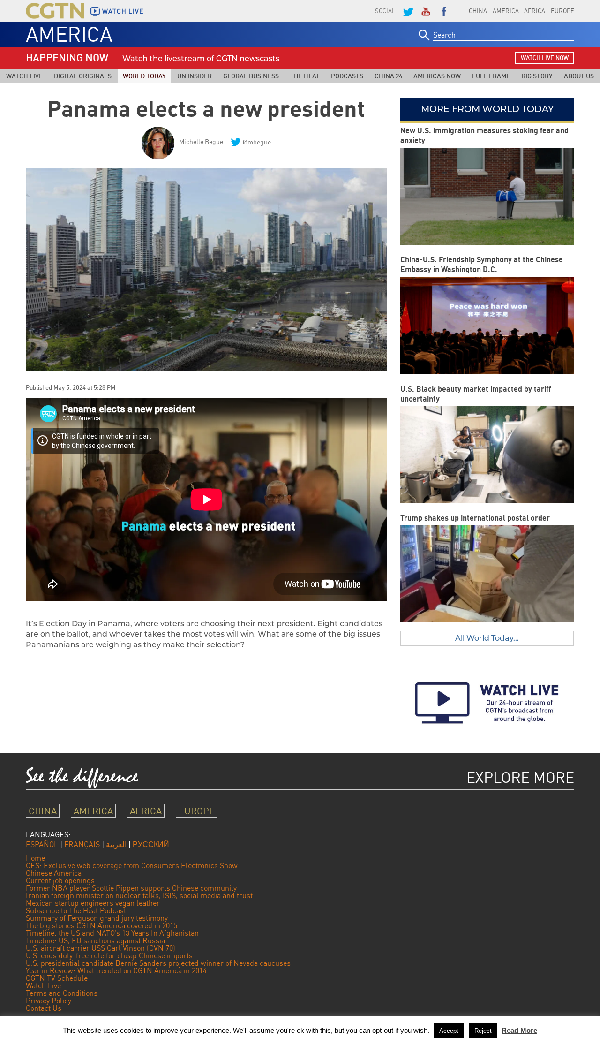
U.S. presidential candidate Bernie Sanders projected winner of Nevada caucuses (158, 963)
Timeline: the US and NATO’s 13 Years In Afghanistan (112, 933)
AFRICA (534, 11)
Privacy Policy (48, 1000)
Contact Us (43, 1008)
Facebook (444, 11)
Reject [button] (483, 1030)
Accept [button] (448, 1030)
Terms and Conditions (62, 993)
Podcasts (347, 75)
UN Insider (194, 75)
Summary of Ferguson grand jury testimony (97, 918)
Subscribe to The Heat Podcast (76, 910)
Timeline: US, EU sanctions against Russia (95, 940)
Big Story (537, 75)
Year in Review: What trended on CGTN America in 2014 (116, 970)
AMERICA (506, 11)
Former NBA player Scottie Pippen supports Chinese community (131, 888)
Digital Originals (83, 75)
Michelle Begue (201, 141)
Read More (519, 1030)
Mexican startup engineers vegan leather (93, 903)
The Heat (305, 75)
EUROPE (562, 11)
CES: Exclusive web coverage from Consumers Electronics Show (132, 865)
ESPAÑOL (42, 844)
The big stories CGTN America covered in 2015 (101, 925)
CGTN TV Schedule (57, 978)
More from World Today (487, 108)
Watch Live (24, 75)
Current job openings (60, 880)
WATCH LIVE (122, 11)
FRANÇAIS (82, 844)
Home (35, 858)
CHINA (478, 11)
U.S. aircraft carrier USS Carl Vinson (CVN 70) (100, 948)
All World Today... (487, 638)
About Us (579, 75)
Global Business (251, 75)
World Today (144, 75)
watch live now (545, 57)
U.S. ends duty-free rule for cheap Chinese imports (109, 955)
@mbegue (257, 142)
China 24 (388, 75)
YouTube (426, 11)
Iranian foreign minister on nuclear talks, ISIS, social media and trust (139, 895)
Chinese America (54, 873)
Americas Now (437, 75)
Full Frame (491, 75)
